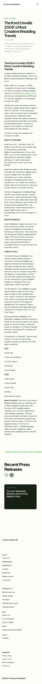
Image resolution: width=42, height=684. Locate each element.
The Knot (6, 558)
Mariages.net (7, 588)
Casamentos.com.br (10, 603)
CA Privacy (6, 666)
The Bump (6, 580)
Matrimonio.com (8, 592)
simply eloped (7, 596)
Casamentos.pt (8, 607)
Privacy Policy (7, 656)
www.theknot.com (28, 93)
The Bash (6, 599)
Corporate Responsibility (12, 630)
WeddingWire (7, 562)
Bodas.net (6, 573)
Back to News (10, 18)
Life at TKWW (7, 622)
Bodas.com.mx (8, 576)
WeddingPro (7, 565)
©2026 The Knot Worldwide (13, 678)
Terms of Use (6, 659)
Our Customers (8, 619)
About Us (6, 615)
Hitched (5, 569)
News (4, 626)
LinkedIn (5, 638)
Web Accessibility (8, 662)
